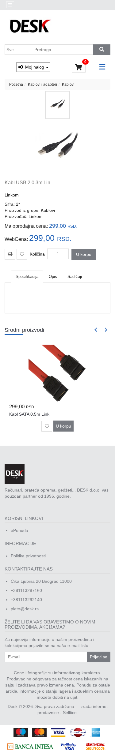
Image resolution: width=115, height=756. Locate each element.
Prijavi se (98, 656)
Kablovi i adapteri (42, 84)
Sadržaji (74, 276)
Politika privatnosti (28, 555)
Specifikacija (27, 276)
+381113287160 (26, 590)
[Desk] (31, 26)
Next (105, 330)
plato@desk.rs (25, 608)
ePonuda (19, 530)
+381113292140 (26, 599)
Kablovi (68, 84)
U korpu (83, 254)
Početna (16, 84)
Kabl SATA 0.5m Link (29, 414)
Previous (96, 330)
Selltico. (70, 712)
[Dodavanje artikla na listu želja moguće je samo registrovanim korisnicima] (22, 254)
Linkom (12, 195)
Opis (53, 276)
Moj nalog (34, 67)
